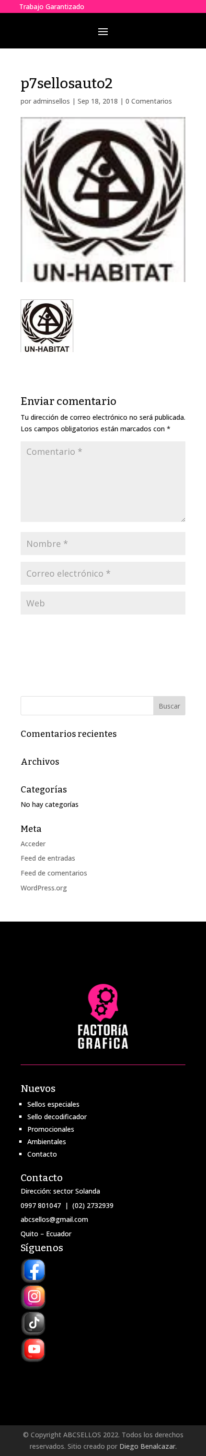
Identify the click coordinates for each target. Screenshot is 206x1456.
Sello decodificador (57, 1116)
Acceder (33, 843)
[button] (47, 325)
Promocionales (50, 1129)
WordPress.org (44, 887)
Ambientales (46, 1141)
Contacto (42, 1154)
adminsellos (51, 101)
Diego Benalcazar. (148, 1446)
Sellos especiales (53, 1104)
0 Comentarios (149, 101)
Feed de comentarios (54, 872)
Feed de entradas (48, 858)
